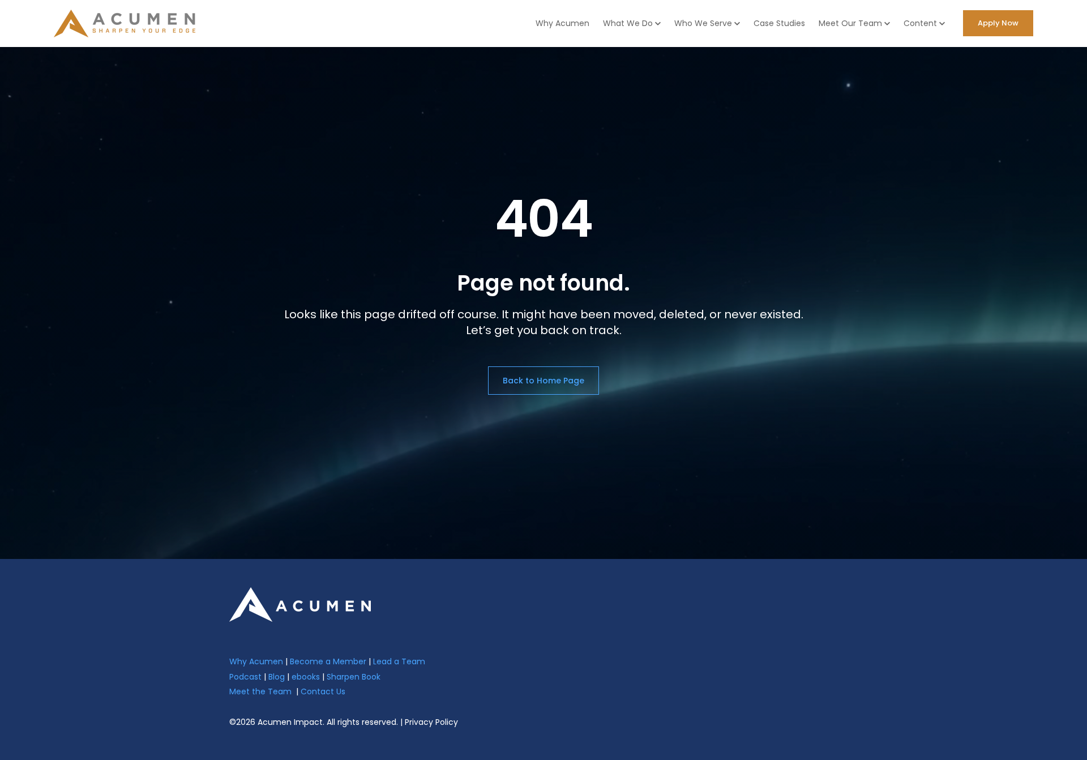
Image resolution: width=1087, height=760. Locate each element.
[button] (631, 23)
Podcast (245, 676)
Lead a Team (399, 661)
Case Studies (779, 23)
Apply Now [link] (998, 23)
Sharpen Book (353, 676)
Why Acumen (562, 23)
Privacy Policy (431, 722)
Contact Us (323, 691)
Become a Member (328, 661)
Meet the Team (260, 691)
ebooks (306, 676)
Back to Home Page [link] (543, 380)
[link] (300, 603)
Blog (276, 676)
